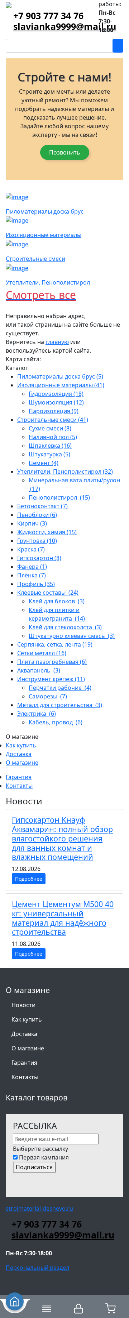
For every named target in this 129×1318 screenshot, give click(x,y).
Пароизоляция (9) (53, 411)
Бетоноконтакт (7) (42, 506)
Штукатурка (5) (49, 454)
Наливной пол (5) (53, 437)
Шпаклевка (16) (50, 446)
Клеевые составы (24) (47, 593)
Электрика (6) (36, 714)
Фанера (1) (32, 567)
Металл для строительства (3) (59, 705)
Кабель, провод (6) (55, 722)
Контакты (19, 786)
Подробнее (28, 878)
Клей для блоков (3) (57, 601)
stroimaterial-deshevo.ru (39, 1208)
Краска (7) (31, 549)
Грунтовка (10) (37, 541)
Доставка (19, 754)
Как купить (21, 745)
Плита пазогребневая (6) (52, 662)
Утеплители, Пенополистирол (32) (65, 471)
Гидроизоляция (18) (56, 394)
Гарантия (19, 777)
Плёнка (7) (31, 575)
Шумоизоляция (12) (56, 402)
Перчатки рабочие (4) (60, 688)
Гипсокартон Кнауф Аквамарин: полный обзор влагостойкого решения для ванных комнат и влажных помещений (62, 838)
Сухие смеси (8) (50, 428)
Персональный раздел (37, 1268)
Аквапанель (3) (38, 670)
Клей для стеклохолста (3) (65, 627)
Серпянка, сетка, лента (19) (54, 644)
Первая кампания (44, 1157)
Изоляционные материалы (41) (60, 385)
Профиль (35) (36, 584)
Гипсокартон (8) (39, 558)
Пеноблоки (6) (37, 515)
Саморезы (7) (48, 696)
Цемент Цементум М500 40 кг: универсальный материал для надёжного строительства (63, 918)
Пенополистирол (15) (59, 497)
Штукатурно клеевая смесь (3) (72, 636)
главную (57, 342)
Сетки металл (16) (41, 653)
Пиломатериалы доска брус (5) (60, 376)
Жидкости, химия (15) (47, 532)
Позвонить (64, 152)
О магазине (22, 763)
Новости (23, 1005)
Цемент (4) (43, 463)
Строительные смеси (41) (52, 420)
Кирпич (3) (32, 523)
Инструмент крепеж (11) (51, 679)
